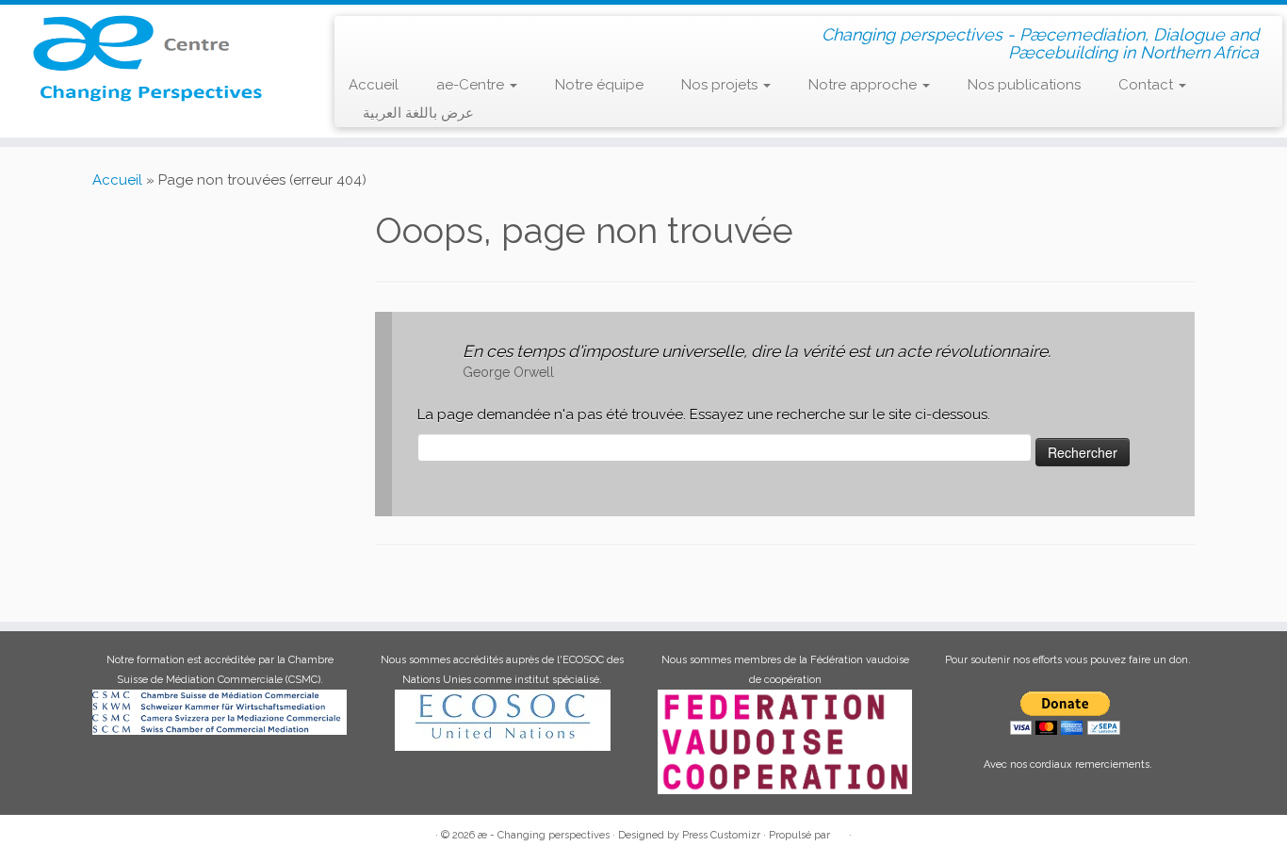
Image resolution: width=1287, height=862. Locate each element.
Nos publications (1024, 84)
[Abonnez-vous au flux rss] (362, 34)
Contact (1147, 84)
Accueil (374, 84)
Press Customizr (721, 835)
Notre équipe (599, 84)
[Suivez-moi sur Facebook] (417, 33)
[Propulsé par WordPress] (839, 831)
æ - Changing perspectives (544, 835)
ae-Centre (472, 84)
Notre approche (864, 84)
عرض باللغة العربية (418, 113)
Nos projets (721, 84)
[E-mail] (389, 33)
